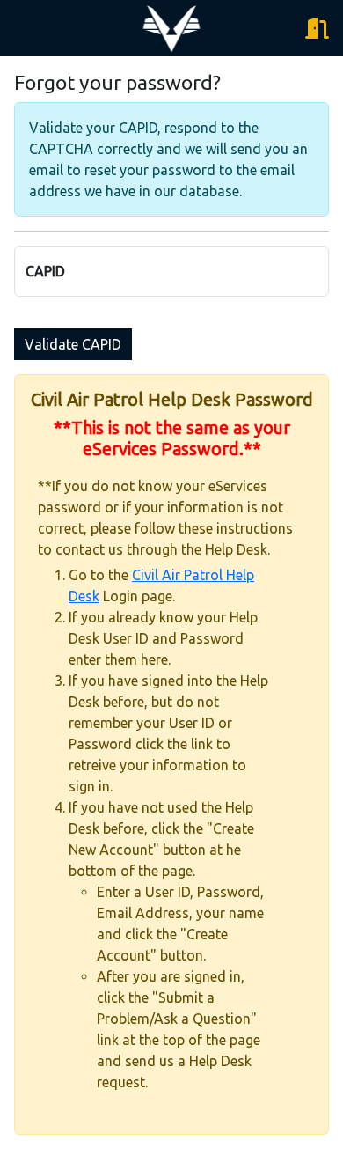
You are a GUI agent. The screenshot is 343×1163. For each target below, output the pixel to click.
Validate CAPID (73, 344)
